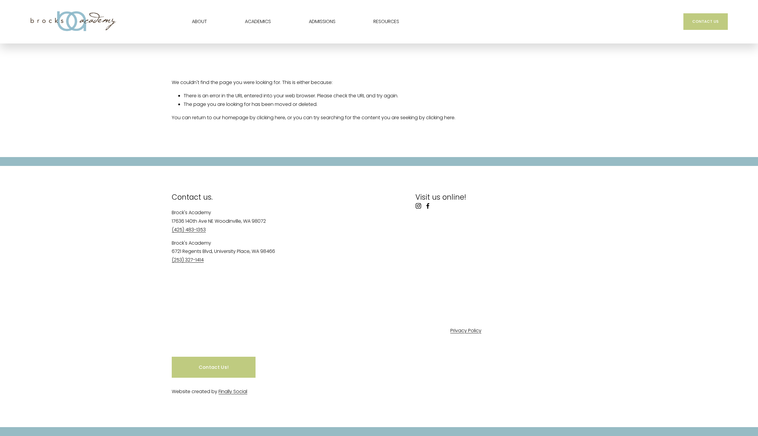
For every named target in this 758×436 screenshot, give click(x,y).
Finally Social (233, 391)
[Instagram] (418, 206)
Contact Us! (214, 367)
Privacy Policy (465, 330)
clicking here (271, 117)
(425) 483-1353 (189, 229)
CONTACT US (705, 21)
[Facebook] (428, 206)
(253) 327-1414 (188, 259)
